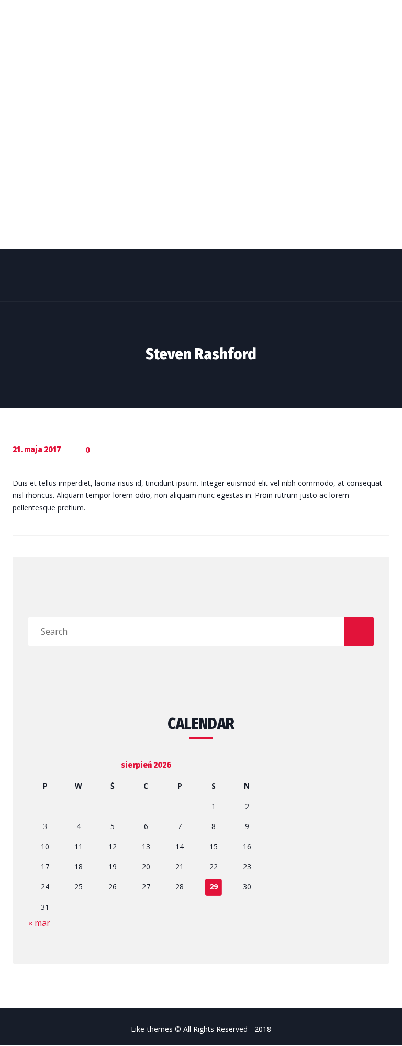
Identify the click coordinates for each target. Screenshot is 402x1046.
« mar (39, 923)
